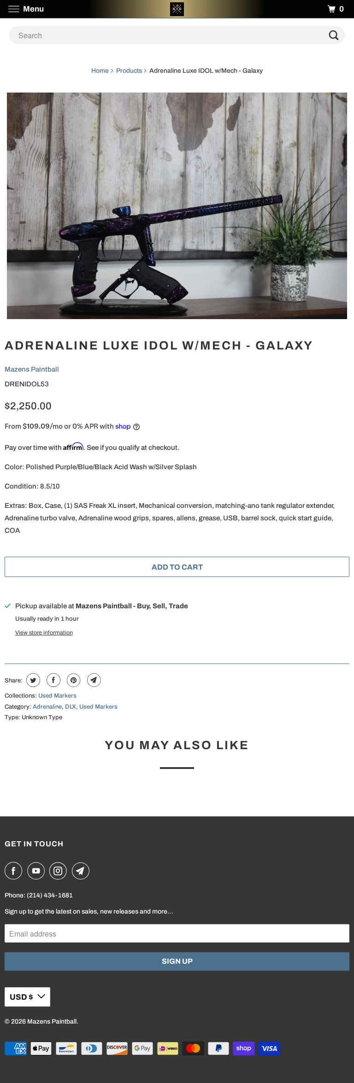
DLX (70, 707)
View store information (44, 632)
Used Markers (57, 696)
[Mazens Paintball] (177, 9)
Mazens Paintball (32, 369)
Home (100, 70)
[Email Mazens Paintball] (82, 870)
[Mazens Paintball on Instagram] (60, 870)
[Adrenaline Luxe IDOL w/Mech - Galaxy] (177, 206)
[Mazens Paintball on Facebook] (15, 870)
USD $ (21, 997)
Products (129, 70)
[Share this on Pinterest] (73, 680)
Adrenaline (47, 707)
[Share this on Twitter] (32, 680)
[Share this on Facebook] (52, 680)
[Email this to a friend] (93, 680)
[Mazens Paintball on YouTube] (37, 870)
